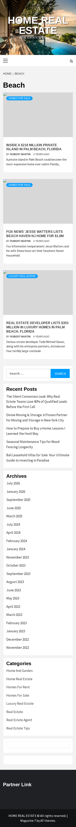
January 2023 (15, 631)
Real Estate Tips (18, 728)
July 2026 (13, 483)
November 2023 (17, 557)
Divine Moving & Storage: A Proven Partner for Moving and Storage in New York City (36, 417)
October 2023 (16, 565)
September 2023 (18, 573)
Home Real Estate (38, 25)
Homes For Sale (19, 98)
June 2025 (13, 508)
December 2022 (17, 639)
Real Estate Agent (19, 720)
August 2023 (15, 582)
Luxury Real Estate (22, 276)
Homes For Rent (18, 687)
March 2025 (14, 516)
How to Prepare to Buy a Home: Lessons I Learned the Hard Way (35, 431)
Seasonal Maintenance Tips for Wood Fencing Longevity (33, 444)
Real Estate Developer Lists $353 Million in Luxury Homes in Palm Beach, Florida (37, 327)
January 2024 (15, 549)
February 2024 (16, 541)
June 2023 (13, 590)
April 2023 (13, 606)
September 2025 (18, 499)
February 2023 (16, 623)
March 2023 (14, 614)
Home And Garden (19, 670)
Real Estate (14, 712)
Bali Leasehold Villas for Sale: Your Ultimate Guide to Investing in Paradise (37, 458)
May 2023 (12, 598)
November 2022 (17, 647)
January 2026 (15, 491)
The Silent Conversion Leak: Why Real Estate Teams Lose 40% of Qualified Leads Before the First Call (36, 401)
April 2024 (13, 532)
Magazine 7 (28, 820)
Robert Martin (20, 154)
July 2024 (13, 524)
